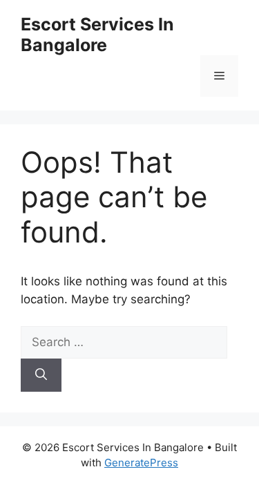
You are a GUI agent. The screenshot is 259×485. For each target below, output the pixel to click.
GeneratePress (141, 462)
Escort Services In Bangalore (97, 34)
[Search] (41, 375)
